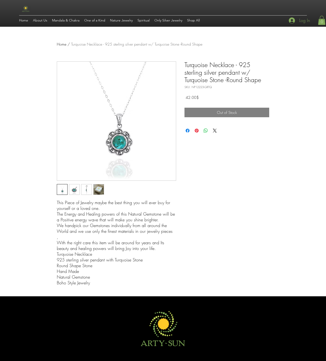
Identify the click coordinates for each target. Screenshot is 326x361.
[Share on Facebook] (187, 130)
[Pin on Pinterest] (197, 130)
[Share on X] (215, 130)
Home (61, 44)
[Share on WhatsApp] (206, 130)
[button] (322, 20)
